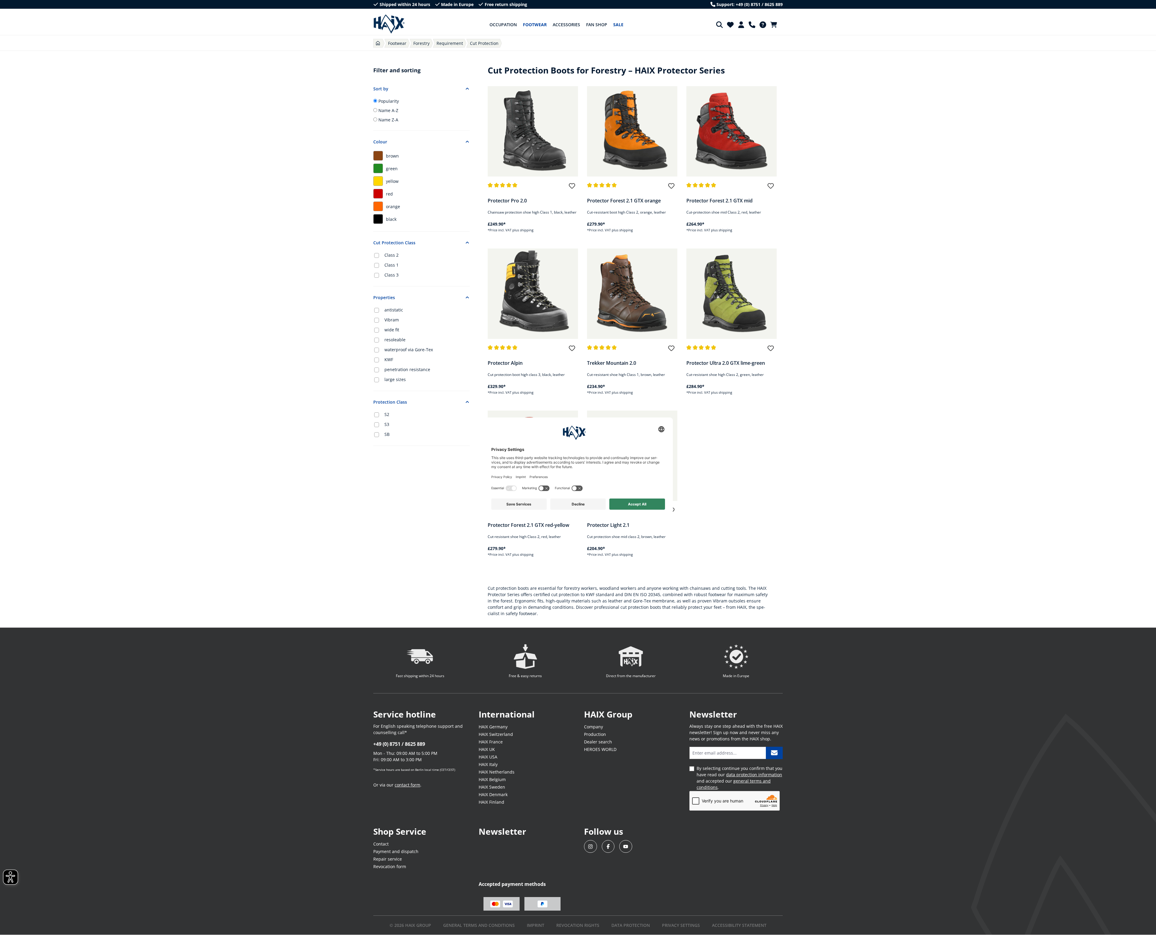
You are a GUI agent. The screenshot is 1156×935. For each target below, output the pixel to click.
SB (387, 434)
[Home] (378, 43)
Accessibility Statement (739, 925)
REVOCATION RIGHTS (577, 925)
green (392, 168)
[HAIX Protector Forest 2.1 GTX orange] (632, 131)
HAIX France (491, 742)
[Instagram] (590, 846)
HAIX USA (488, 757)
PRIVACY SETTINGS (681, 925)
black (391, 219)
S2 (386, 414)
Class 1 (391, 265)
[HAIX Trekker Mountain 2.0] (632, 294)
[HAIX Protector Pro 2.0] (533, 131)
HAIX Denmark (493, 794)
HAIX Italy (488, 764)
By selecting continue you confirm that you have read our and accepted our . (739, 777)
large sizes (395, 379)
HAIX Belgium (492, 779)
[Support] (752, 24)
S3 (386, 424)
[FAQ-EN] (762, 24)
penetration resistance (407, 369)
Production (595, 734)
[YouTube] (625, 846)
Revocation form (389, 866)
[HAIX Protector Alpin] (533, 294)
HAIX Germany (493, 727)
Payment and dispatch (395, 851)
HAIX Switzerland (496, 734)
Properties (384, 297)
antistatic (393, 310)
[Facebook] (608, 846)
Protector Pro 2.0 (507, 200)
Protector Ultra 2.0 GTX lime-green (725, 363)
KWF (388, 359)
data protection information (754, 774)
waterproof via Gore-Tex (408, 349)
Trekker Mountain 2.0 (611, 363)
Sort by (380, 89)
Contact (381, 844)
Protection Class (390, 402)
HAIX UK (487, 749)
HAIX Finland (491, 802)
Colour (380, 142)
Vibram (391, 320)
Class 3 (391, 275)
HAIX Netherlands (496, 772)
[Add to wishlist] (572, 189)
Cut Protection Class (394, 242)
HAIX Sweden (492, 787)
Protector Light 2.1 (608, 525)
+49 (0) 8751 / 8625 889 (399, 744)
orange (393, 206)
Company (593, 727)
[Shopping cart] (775, 24)
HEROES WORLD (600, 749)
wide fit (391, 330)
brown (392, 156)
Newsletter (502, 831)
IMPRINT (535, 925)
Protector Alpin (505, 363)
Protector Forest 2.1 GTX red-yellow (528, 525)
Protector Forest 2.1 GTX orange (624, 200)
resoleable (395, 339)
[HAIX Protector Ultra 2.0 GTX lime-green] (731, 294)
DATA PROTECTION (630, 925)
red (389, 194)
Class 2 (391, 255)
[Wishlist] (730, 24)
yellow (392, 181)
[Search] (719, 24)
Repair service (387, 859)
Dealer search (598, 742)
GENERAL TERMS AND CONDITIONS (479, 925)
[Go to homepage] (389, 24)
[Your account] (741, 24)
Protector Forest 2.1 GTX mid (719, 200)
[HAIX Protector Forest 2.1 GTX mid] (731, 131)
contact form (407, 785)
